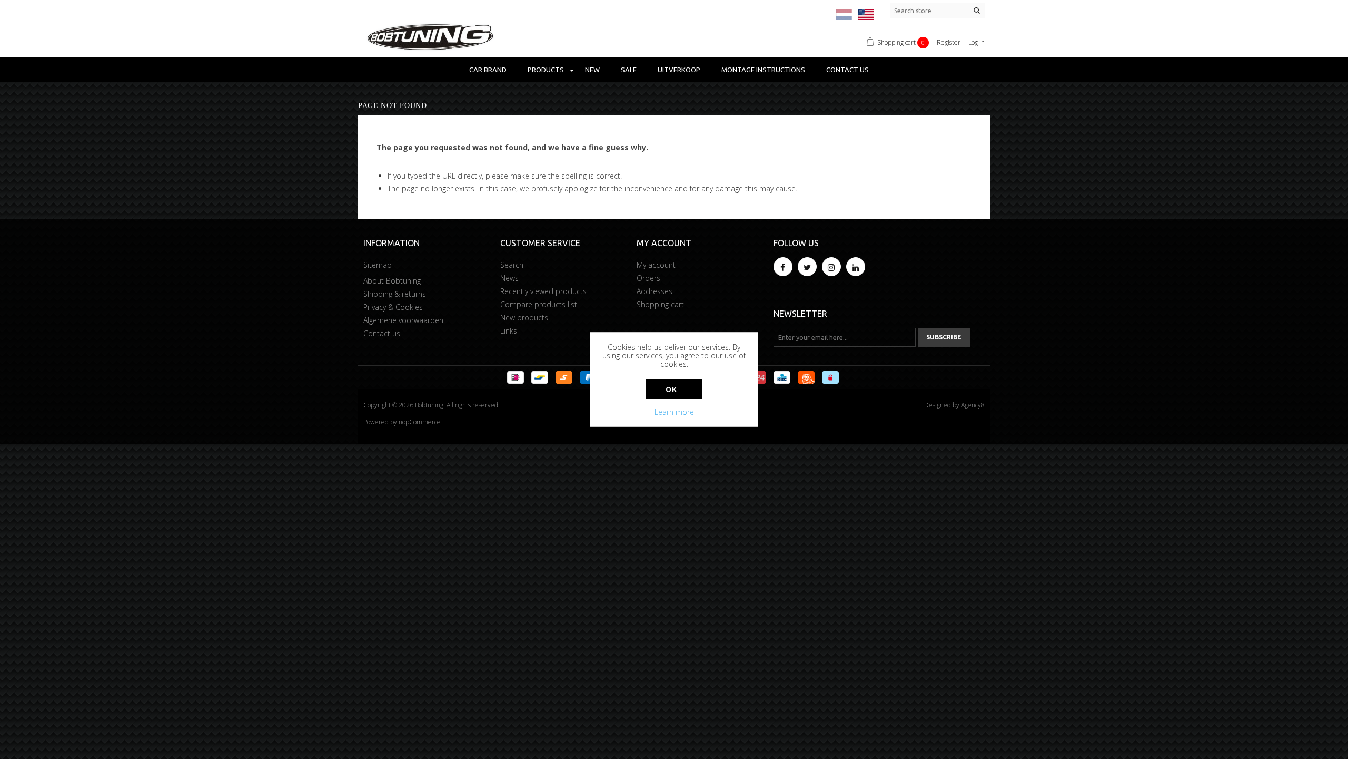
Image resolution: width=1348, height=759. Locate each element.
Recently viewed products (543, 291)
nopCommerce (420, 421)
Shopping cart (660, 304)
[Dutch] (844, 14)
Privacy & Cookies (393, 307)
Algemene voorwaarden (403, 320)
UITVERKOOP (679, 69)
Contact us (847, 69)
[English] (866, 14)
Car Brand (488, 69)
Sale (629, 69)
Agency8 (973, 405)
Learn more (674, 412)
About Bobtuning (392, 281)
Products (546, 69)
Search (511, 265)
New (592, 69)
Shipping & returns (394, 294)
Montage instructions (763, 69)
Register (948, 42)
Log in (976, 42)
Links (508, 331)
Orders (648, 278)
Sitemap (377, 265)
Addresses (654, 291)
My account (656, 265)
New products (524, 318)
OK (671, 389)
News (509, 278)
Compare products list (538, 304)
